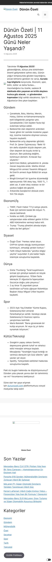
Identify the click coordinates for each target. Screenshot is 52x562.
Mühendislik (9, 526)
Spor (6, 539)
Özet (6, 530)
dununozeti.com (15, 385)
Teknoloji (8, 547)
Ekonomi (8, 518)
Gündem (8, 522)
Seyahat (8, 534)
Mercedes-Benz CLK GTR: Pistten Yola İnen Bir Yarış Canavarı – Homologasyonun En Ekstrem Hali (25, 469)
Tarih (6, 543)
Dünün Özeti (29, 9)
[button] (38, 14)
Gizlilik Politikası (14, 555)
